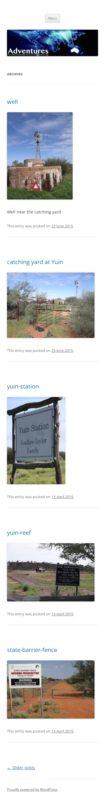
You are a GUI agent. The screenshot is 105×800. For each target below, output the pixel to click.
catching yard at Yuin (35, 262)
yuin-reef (19, 533)
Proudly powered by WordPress (32, 789)
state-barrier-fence (32, 650)
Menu (52, 18)
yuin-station (23, 386)
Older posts (21, 767)
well (12, 102)
